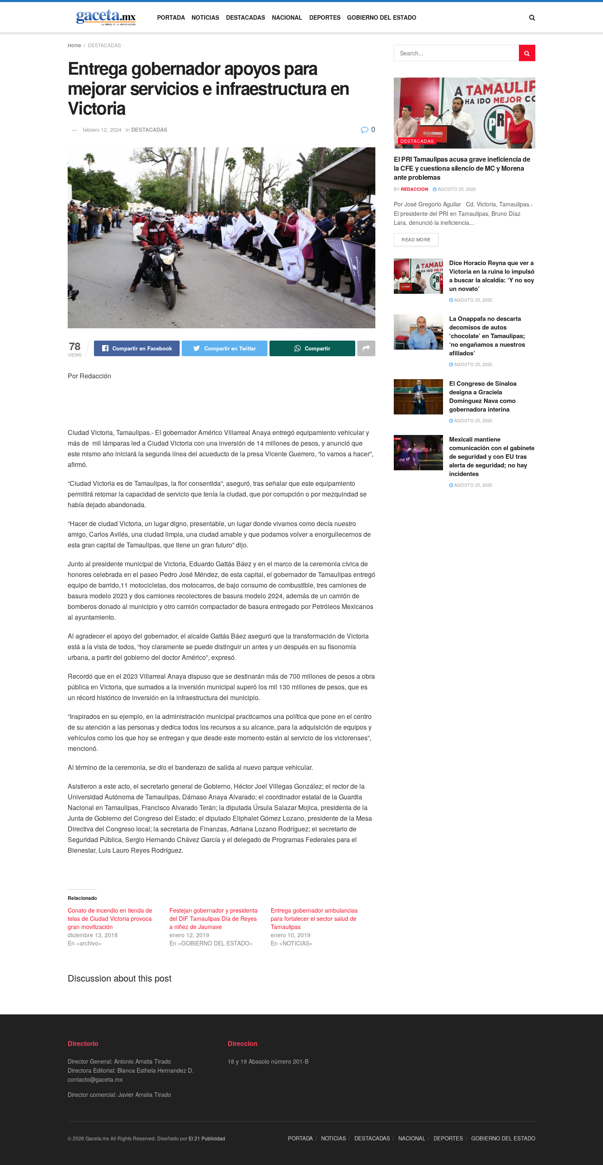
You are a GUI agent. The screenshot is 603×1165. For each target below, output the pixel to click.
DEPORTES (324, 17)
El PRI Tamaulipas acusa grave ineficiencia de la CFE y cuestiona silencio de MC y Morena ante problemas (462, 168)
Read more (416, 239)
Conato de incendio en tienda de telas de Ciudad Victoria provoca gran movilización (110, 918)
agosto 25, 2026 (456, 188)
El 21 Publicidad (207, 1138)
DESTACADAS (245, 17)
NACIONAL (287, 17)
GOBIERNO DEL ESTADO (381, 17)
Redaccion (414, 189)
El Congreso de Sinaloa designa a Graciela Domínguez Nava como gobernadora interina (482, 396)
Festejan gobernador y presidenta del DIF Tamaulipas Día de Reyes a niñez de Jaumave (213, 918)
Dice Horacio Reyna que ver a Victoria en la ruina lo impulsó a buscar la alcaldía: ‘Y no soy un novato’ (491, 275)
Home (74, 44)
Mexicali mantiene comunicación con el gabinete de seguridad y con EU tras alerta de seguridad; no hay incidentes (491, 456)
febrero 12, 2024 (102, 129)
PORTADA (171, 17)
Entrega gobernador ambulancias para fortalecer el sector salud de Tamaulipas (314, 918)
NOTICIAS (205, 17)
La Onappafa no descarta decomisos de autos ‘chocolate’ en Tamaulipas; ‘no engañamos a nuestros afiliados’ (487, 335)
